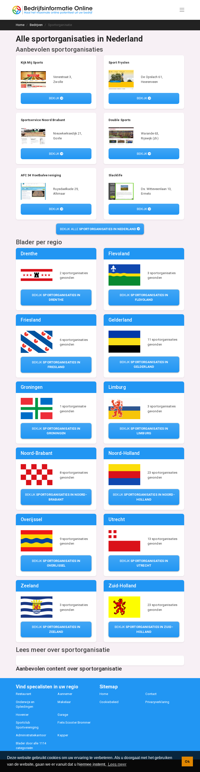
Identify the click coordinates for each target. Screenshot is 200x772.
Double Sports (119, 120)
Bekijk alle (98, 229)
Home (104, 694)
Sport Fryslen (119, 62)
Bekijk (54, 98)
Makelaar (64, 702)
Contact (151, 694)
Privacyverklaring (157, 702)
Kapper (63, 735)
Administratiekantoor (31, 735)
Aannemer (65, 694)
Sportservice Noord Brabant (43, 120)
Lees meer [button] (117, 764)
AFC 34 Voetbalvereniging (41, 175)
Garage (63, 714)
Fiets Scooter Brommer (74, 722)
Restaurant (23, 694)
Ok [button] (187, 761)
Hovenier (22, 714)
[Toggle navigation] (182, 10)
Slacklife (115, 175)
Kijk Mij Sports (32, 62)
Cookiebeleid (109, 702)
